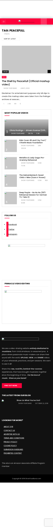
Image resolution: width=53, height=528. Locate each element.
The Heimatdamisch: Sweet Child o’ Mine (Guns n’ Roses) (32, 176)
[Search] (50, 21)
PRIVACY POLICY (10, 442)
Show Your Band (10, 88)
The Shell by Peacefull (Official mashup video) (26, 82)
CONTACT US (9, 430)
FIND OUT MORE (11, 386)
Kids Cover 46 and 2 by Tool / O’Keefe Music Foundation (32, 141)
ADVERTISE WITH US (12, 434)
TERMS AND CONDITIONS (14, 438)
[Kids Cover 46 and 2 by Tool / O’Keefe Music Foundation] (11, 146)
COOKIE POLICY (10, 445)
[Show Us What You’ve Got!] (8, 406)
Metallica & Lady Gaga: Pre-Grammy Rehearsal (31, 158)
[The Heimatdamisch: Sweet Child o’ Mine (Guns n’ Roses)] (11, 180)
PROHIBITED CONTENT (13, 453)
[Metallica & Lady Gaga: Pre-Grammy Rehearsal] (11, 163)
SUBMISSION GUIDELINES (13, 449)
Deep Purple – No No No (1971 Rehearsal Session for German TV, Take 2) (33, 194)
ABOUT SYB (8, 426)
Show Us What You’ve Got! (28, 400)
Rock (4, 77)
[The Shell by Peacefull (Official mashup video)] (26, 59)
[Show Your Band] (26, 21)
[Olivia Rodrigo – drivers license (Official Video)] (26, 127)
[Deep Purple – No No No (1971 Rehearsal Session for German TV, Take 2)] (11, 198)
